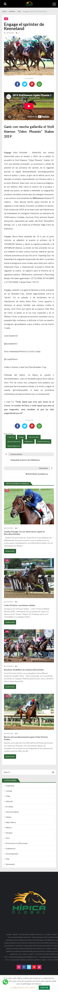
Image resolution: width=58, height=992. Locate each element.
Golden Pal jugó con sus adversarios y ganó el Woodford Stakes (24, 532)
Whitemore (29, 441)
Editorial (9, 801)
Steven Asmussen (13, 441)
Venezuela (10, 864)
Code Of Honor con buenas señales (19, 605)
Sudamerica (10, 848)
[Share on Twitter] (24, 84)
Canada (9, 791)
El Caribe (9, 806)
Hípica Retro (11, 822)
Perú (8, 838)
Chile (8, 796)
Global (8, 817)
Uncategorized (12, 854)
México (9, 827)
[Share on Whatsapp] (39, 84)
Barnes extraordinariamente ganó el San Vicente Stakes (26, 738)
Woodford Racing (43, 441)
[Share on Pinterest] (32, 84)
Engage (21, 437)
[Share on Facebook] (17, 84)
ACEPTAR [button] (44, 987)
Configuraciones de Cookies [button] (22, 987)
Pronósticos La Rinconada (16, 843)
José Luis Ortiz (34, 437)
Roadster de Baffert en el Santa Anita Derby (24, 670)
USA (6, 19)
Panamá (9, 833)
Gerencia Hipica (12, 812)
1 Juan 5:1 (10, 437)
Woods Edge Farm (13, 446)
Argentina (10, 786)
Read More (10, 551)
